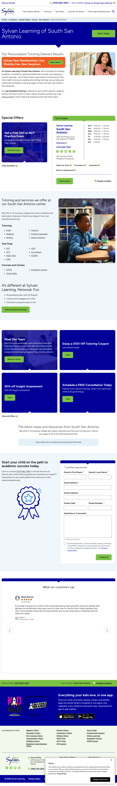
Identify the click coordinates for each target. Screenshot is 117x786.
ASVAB (34, 255)
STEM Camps (92, 741)
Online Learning (93, 736)
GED (33, 248)
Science (35, 230)
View (68, 355)
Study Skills (11, 273)
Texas (34, 20)
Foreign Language (39, 234)
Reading (10, 234)
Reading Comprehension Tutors (36, 745)
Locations (13, 20)
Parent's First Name (74, 472)
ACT (8, 252)
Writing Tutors (62, 736)
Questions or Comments (75, 513)
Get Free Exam (14, 150)
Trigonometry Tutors (34, 738)
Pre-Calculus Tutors (34, 736)
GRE (8, 259)
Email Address (71, 482)
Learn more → (55, 62)
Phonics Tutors (63, 730)
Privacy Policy (61, 774)
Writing (9, 237)
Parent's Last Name (99, 472)
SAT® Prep (61, 738)
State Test (11, 255)
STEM (9, 270)
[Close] (111, 759)
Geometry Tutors (33, 733)
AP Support (61, 744)
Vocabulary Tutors (64, 733)
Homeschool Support (96, 733)
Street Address (71, 493)
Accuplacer (36, 252)
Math (8, 230)
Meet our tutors (14, 359)
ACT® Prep (61, 741)
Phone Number (97, 503)
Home (4, 20)
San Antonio (44, 20)
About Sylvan (94, 757)
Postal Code (70, 503)
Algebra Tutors (32, 730)
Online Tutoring (38, 237)
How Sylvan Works (68, 757)
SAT (8, 248)
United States (24, 20)
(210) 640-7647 (63, 147)
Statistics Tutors (33, 741)
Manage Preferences (100, 779)
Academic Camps (39, 270)
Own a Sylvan (8, 2)
